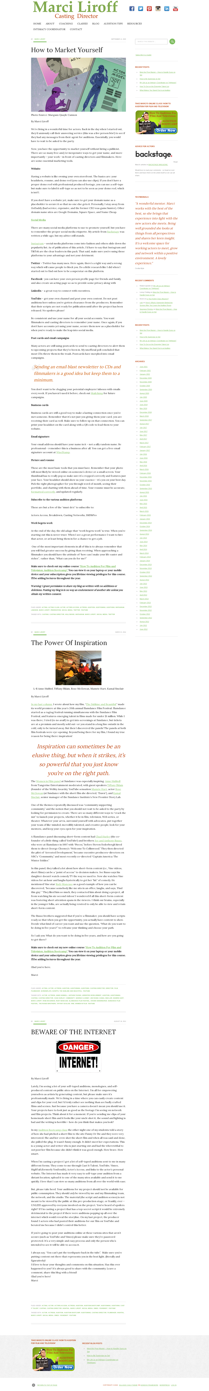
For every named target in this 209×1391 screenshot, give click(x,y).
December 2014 (146, 523)
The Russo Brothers (47, 1003)
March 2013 (144, 599)
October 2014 (145, 526)
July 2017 (143, 428)
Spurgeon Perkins (146, 309)
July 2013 (143, 584)
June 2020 (143, 401)
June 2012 (143, 629)
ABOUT (50, 23)
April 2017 (143, 439)
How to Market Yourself (67, 50)
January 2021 (145, 374)
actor (62, 607)
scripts (55, 991)
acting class (53, 607)
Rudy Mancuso (64, 884)
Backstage (113, 231)
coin (141, 303)
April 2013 (143, 595)
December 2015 (146, 477)
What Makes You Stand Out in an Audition (155, 90)
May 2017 (143, 435)
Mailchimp (97, 393)
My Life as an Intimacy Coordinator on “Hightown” (158, 83)
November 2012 (146, 610)
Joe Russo (94, 998)
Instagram (37, 243)
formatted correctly (43, 491)
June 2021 (143, 367)
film (116, 988)
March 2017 (144, 443)
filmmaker (35, 991)
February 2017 (145, 447)
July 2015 (143, 496)
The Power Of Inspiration (69, 643)
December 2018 (146, 412)
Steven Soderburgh (99, 1001)
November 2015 (146, 481)
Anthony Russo (75, 995)
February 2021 (145, 370)
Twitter (76, 610)
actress (83, 607)
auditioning (101, 607)
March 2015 (144, 511)
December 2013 (146, 564)
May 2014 (143, 545)
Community (70, 998)
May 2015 (143, 504)
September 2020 (146, 389)
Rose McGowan (49, 1001)
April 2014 (143, 549)
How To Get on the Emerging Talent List (154, 86)
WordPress (165, 1385)
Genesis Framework (149, 1385)
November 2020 (146, 382)
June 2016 (143, 458)
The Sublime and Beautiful (71, 991)
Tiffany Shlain (115, 785)
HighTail (66, 1308)
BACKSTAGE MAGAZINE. (158, 165)
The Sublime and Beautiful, (101, 704)
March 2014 (144, 553)
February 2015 (145, 515)
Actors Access (72, 607)
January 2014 (145, 561)
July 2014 (143, 538)
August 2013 (144, 580)
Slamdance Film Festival (79, 1001)
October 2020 (145, 386)
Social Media (38, 219)
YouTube (84, 610)
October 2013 (145, 572)
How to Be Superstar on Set (150, 79)
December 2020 (146, 378)
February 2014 (145, 557)
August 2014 (144, 534)
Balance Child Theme (128, 1385)
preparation (56, 610)
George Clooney (82, 998)
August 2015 (144, 492)
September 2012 (146, 618)
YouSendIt (103, 1308)
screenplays (46, 991)
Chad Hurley (103, 836)
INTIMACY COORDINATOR (49, 29)
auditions (110, 607)
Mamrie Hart (99, 789)
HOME (37, 23)
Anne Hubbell (112, 781)
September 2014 (146, 530)
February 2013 (145, 603)
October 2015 (145, 485)
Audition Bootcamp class (52, 1129)
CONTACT (76, 29)
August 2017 (144, 424)
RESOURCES (134, 23)
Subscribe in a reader (143, 55)
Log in (173, 1385)
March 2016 (144, 469)
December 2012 (146, 606)
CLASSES (82, 23)
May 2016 (143, 462)
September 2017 (146, 420)
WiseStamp (63, 452)
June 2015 (143, 500)
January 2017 (145, 450)
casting (45, 614)
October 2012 (145, 614)
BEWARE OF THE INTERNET (73, 1032)
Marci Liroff (58, 10)
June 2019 (143, 405)
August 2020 (144, 393)
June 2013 (143, 587)
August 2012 (144, 622)
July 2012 (143, 625)
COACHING (66, 23)
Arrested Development (91, 995)
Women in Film (81, 1003)
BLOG (95, 23)
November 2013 (146, 568)
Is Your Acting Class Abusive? (158, 299)
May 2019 (143, 408)
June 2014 (143, 542)
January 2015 (145, 519)
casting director (57, 614)
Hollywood (70, 614)
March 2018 (144, 416)
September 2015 (146, 488)
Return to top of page (47, 1385)
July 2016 (143, 454)
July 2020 (143, 397)
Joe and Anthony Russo (108, 840)
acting (44, 607)
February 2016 (145, 473)
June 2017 (143, 431)
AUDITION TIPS (113, 23)
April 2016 (143, 465)
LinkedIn (34, 610)
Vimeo (96, 1308)
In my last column (41, 704)
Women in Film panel (48, 781)
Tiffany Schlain (63, 1003)
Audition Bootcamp (92, 1305)
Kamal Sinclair (105, 998)
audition (91, 607)
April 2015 (143, 507)
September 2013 (146, 576)
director (109, 988)
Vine (72, 1003)
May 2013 (143, 591)
